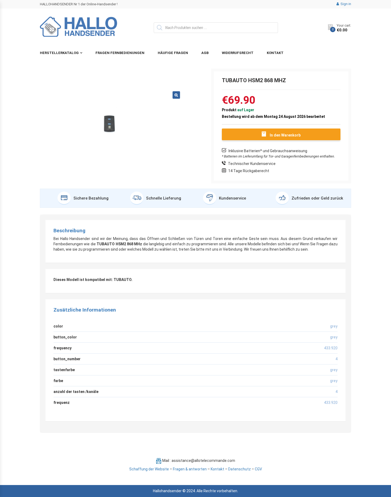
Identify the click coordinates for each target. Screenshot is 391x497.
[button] (176, 95)
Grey (334, 370)
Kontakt (275, 53)
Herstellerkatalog (59, 53)
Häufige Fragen (173, 53)
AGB (205, 53)
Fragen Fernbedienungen (119, 53)
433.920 (331, 402)
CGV (258, 469)
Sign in (345, 4)
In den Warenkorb (285, 135)
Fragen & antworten (190, 469)
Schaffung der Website (149, 469)
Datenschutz (239, 469)
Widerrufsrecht (237, 53)
